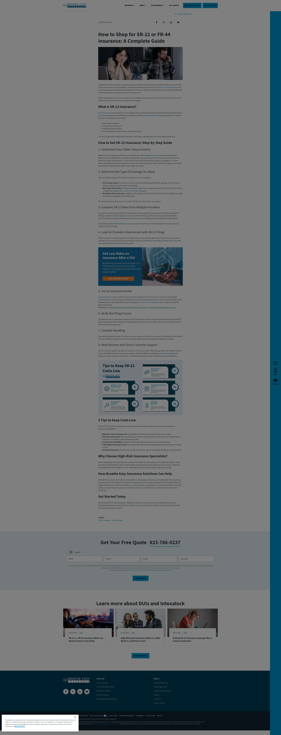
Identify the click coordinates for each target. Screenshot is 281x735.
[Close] (75, 717)
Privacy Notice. (20, 726)
